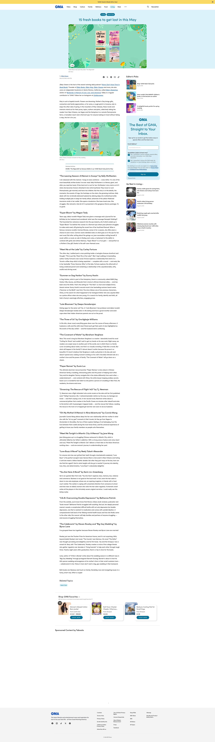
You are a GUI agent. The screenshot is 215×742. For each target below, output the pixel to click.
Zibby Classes (98, 87)
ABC (131, 718)
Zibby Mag (89, 87)
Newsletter (155, 7)
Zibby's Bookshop (112, 90)
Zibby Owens (64, 76)
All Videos (132, 721)
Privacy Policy (154, 167)
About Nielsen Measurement (117, 720)
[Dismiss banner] (213, 2)
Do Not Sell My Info (102, 721)
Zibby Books (81, 87)
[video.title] (107, 46)
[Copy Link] (118, 77)
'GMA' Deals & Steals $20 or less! (107, 2)
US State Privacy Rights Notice (138, 169)
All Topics (132, 724)
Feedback (116, 727)
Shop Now (76, 617)
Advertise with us (101, 729)
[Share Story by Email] (114, 77)
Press (115, 724)
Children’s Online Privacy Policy (101, 725)
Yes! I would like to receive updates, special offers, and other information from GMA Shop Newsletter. (144, 156)
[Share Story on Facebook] (103, 77)
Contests (99, 712)
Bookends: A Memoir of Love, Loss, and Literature (84, 93)
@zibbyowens (98, 95)
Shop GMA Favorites (68, 596)
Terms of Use (153, 166)
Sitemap (149, 712)
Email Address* (132, 144)
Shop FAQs (133, 712)
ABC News (133, 715)
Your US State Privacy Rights (119, 713)
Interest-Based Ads (119, 717)
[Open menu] (125, 6)
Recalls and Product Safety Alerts (151, 716)
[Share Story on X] (107, 77)
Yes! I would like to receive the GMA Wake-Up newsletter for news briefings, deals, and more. (143, 161)
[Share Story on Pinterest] (111, 77)
